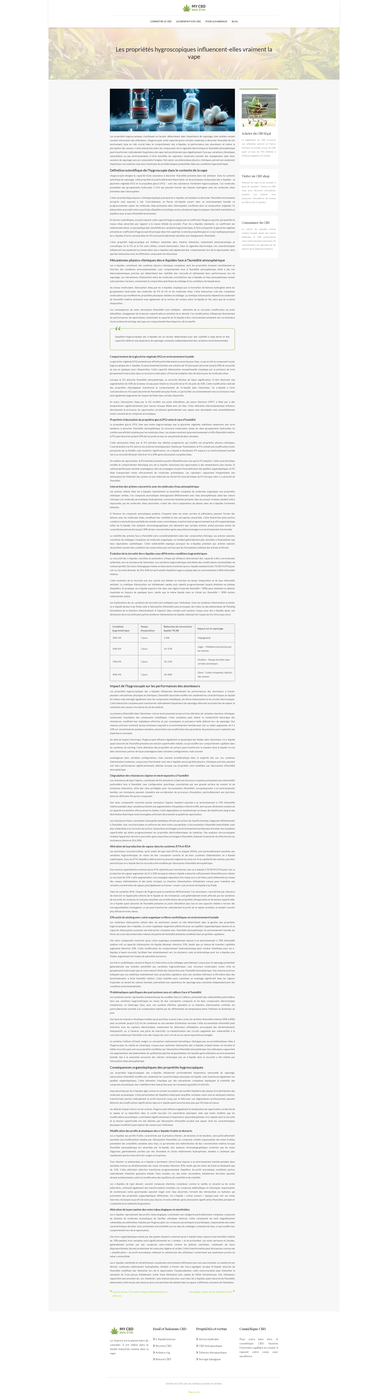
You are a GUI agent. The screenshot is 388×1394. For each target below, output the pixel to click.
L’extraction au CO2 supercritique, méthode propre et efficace (140, 1293)
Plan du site (194, 1392)
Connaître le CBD (161, 21)
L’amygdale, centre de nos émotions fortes (210, 1291)
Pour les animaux (216, 21)
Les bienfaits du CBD (188, 21)
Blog (235, 21)
